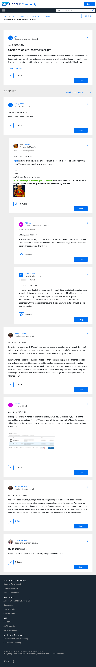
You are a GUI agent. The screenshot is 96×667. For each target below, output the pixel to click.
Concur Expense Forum (40, 16)
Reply (80, 80)
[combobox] (75, 10)
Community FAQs (11, 588)
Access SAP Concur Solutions (16, 601)
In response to (23, 151)
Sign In (89, 4)
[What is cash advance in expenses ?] (90, 92)
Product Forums (18, 16)
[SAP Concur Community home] (11, 4)
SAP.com (7, 622)
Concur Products (10, 609)
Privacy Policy (8, 654)
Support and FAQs (11, 592)
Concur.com (8, 605)
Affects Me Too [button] (16, 68)
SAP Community (10, 630)
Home (4, 16)
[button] (88, 37)
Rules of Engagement (12, 584)
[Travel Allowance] (86, 92)
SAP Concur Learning (12, 643)
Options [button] (88, 16)
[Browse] (4, 10)
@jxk (15, 161)
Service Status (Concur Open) (16, 639)
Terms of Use (18, 654)
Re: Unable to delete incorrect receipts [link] (20, 19)
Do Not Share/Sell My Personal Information (36, 654)
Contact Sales (9, 613)
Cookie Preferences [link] (58, 654)
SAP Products (9, 626)
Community (29, 4)
